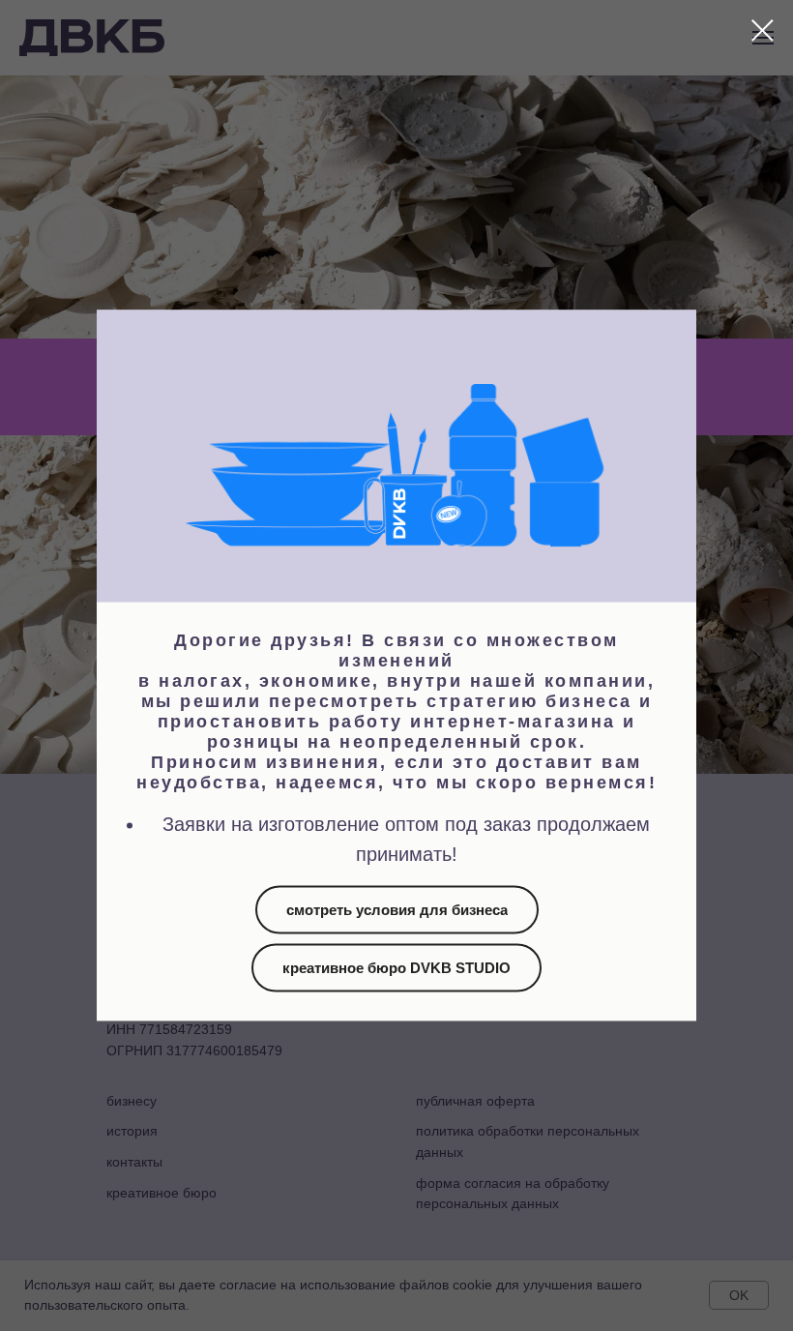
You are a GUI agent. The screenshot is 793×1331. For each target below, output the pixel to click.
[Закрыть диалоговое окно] (762, 30)
